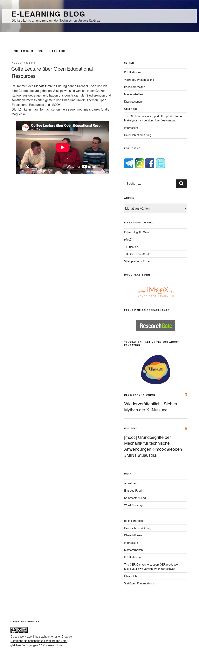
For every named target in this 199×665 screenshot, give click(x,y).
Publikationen (132, 72)
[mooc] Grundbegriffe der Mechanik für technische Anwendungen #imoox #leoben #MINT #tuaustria (153, 446)
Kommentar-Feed (135, 498)
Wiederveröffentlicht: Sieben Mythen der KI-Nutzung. (150, 407)
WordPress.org (133, 505)
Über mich (130, 109)
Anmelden (130, 483)
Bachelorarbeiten (134, 87)
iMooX (128, 239)
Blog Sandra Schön (139, 394)
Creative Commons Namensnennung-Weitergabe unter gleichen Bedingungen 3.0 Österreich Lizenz (41, 640)
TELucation (131, 247)
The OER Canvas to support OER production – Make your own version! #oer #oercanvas (153, 118)
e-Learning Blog (49, 14)
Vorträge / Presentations (139, 80)
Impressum (131, 128)
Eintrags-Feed (133, 490)
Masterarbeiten (133, 94)
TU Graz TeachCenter (137, 254)
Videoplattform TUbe (137, 261)
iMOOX (56, 104)
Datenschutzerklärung (137, 135)
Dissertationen (133, 101)
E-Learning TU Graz (136, 232)
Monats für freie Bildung (50, 86)
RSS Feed (131, 428)
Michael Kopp (86, 86)
